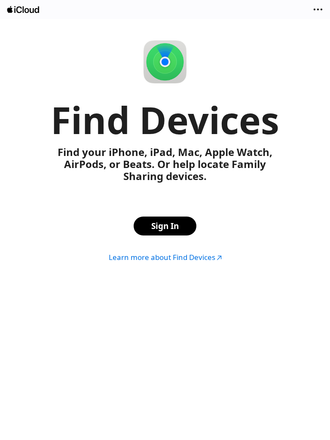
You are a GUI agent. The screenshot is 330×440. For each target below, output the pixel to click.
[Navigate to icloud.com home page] (23, 9)
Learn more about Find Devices (162, 257)
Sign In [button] (165, 226)
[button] (318, 9)
